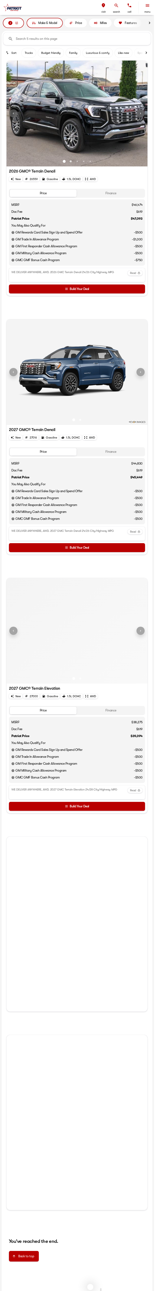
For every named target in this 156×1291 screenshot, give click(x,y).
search (116, 11)
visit (103, 11)
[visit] (103, 5)
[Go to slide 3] (77, 161)
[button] (103, 7)
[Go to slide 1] (64, 161)
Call (129, 11)
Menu (147, 11)
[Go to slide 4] (83, 161)
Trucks (29, 52)
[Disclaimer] (13, 232)
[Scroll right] (149, 22)
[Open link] (33, 934)
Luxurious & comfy (97, 52)
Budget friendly (51, 52)
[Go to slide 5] (90, 161)
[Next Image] (140, 113)
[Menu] (147, 5)
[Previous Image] (13, 113)
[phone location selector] (129, 5)
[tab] (43, 193)
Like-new (123, 52)
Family (73, 52)
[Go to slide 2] (70, 161)
